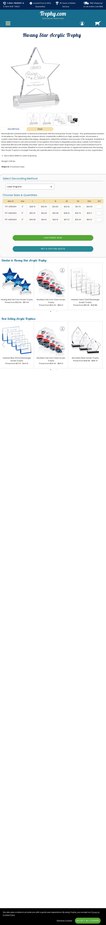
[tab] (13, 129)
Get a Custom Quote (53, 248)
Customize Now (53, 237)
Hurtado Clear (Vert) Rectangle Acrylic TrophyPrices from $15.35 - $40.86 (85, 302)
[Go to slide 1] (50, 311)
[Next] (99, 286)
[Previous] (3, 286)
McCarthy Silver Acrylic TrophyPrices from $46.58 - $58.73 (85, 359)
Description (13, 129)
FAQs (40, 129)
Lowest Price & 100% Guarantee (42, 5)
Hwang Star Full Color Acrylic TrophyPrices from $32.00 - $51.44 (17, 301)
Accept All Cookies (87, 920)
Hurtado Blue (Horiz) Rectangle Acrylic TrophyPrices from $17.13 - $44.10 (17, 361)
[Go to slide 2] (56, 311)
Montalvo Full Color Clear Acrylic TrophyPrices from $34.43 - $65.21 (51, 302)
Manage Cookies (64, 920)
